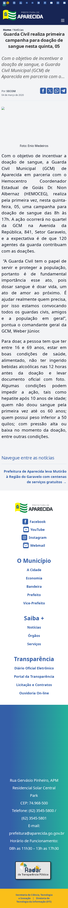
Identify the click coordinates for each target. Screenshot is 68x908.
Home (7, 30)
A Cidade (34, 570)
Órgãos (34, 635)
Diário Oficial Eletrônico (34, 668)
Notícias (18, 30)
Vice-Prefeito (34, 603)
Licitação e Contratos (34, 684)
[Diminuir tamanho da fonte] (27, 3)
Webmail (37, 545)
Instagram (38, 537)
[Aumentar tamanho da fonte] (32, 3)
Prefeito (34, 594)
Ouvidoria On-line (34, 693)
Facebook (38, 521)
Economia (34, 578)
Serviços (34, 644)
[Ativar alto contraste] (38, 3)
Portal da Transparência (34, 676)
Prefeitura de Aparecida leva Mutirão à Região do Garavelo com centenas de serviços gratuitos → (35, 476)
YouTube (37, 529)
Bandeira (34, 586)
